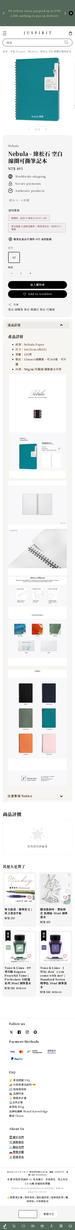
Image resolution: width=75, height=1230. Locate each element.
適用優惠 (13, 210)
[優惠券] (33, 1226)
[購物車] (14, 1226)
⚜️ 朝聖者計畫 (17, 1098)
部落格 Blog (16, 1107)
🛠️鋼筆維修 (16, 1142)
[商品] (4, 1226)
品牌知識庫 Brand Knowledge (28, 1111)
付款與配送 (42, 1201)
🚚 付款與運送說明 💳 (22, 1084)
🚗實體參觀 (16, 1152)
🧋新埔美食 (16, 1157)
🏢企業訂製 (16, 1102)
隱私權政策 (43, 1197)
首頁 (5, 51)
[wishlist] (23, 1226)
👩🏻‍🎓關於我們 (16, 1137)
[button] (5, 33)
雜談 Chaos (16, 1115)
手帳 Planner (18, 51)
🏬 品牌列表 (16, 1093)
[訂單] (61, 1226)
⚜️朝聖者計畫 (14, 1197)
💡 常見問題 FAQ (19, 1080)
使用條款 (30, 1197)
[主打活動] (42, 1226)
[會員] (51, 1226)
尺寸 (10, 248)
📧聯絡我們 (16, 1147)
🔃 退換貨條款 (17, 1089)
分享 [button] (16, 304)
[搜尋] (66, 42)
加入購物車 (37, 285)
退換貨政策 (57, 1197)
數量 (10, 267)
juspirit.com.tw (37, 1191)
